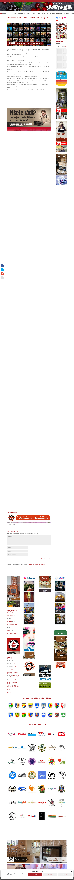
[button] (71, 871)
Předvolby (65, 874)
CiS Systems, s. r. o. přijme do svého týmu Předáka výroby (29, 415)
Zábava (48, 19)
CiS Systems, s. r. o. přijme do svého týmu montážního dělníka (29, 205)
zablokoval (60, 632)
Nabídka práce (51, 13)
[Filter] (57, 43)
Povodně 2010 (10, 622)
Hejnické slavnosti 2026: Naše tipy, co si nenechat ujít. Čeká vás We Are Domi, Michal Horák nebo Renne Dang (29, 372)
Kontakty (65, 1)
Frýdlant (9, 631)
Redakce (66, 13)
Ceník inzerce (59, 1)
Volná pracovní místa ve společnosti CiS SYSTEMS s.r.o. (13, 668)
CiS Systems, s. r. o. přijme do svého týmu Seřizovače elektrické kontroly (29, 457)
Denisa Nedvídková (13, 19)
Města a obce (30, 13)
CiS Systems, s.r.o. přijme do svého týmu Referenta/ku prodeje (29, 330)
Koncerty (39, 19)
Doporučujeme (34, 19)
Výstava (45, 19)
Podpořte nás (53, 1)
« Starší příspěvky (12, 512)
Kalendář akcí (22, 13)
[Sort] (59, 43)
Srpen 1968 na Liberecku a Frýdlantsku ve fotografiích (12, 672)
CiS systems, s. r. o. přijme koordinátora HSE (29, 289)
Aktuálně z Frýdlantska (28, 19)
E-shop (72, 13)
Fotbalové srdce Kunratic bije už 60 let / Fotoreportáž (29, 500)
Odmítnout (50, 874)
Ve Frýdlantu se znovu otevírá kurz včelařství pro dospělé (13, 677)
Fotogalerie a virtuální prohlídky (13, 616)
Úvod (15, 13)
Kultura (42, 19)
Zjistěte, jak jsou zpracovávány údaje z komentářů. (36, 564)
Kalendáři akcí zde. (39, 92)
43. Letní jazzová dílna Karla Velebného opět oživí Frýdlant (29, 247)
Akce (48, 1)
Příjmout (35, 874)
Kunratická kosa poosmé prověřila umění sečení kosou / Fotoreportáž (29, 163)
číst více (29, 170)
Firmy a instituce (41, 13)
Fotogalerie (59, 13)
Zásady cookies (4, 877)
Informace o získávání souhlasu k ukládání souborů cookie (16, 877)
